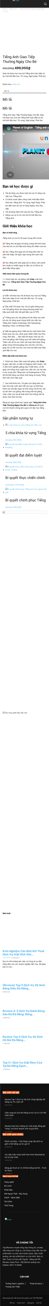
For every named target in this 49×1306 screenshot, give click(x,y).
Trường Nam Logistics (14, 1283)
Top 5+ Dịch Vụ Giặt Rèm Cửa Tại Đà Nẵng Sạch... (22, 1064)
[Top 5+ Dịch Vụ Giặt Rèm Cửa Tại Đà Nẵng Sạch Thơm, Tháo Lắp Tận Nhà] (24, 1054)
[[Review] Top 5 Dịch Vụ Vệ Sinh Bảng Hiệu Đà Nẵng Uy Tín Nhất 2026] (24, 977)
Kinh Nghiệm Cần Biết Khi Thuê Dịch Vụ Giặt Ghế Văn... (23, 952)
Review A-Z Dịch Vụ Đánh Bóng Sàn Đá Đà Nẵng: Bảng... (24, 1012)
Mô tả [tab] (6, 91)
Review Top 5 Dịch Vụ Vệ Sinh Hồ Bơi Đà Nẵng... (23, 1038)
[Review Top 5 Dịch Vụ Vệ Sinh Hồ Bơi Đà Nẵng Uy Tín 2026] (24, 1028)
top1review (6, 957)
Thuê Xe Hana (36, 1283)
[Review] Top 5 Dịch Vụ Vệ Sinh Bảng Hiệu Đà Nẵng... (24, 987)
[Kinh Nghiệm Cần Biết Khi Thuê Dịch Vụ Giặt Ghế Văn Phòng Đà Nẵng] (24, 932)
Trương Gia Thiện (12, 1287)
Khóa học (13, 9)
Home (5, 9)
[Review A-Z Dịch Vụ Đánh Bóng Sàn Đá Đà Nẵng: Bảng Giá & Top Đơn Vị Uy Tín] (24, 1003)
